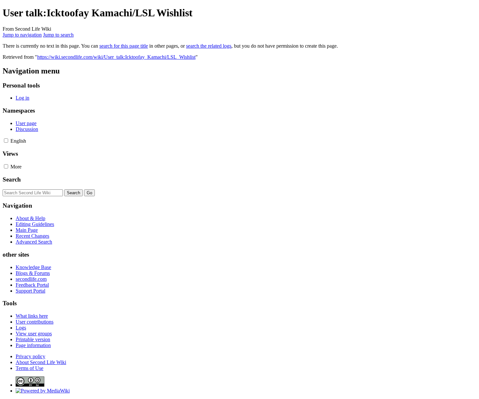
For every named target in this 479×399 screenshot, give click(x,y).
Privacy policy (30, 356)
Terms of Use (29, 368)
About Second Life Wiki (41, 362)
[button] (6, 140)
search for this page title (123, 46)
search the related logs (208, 46)
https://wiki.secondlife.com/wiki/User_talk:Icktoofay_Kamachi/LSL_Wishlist (116, 57)
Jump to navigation (22, 35)
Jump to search (58, 35)
